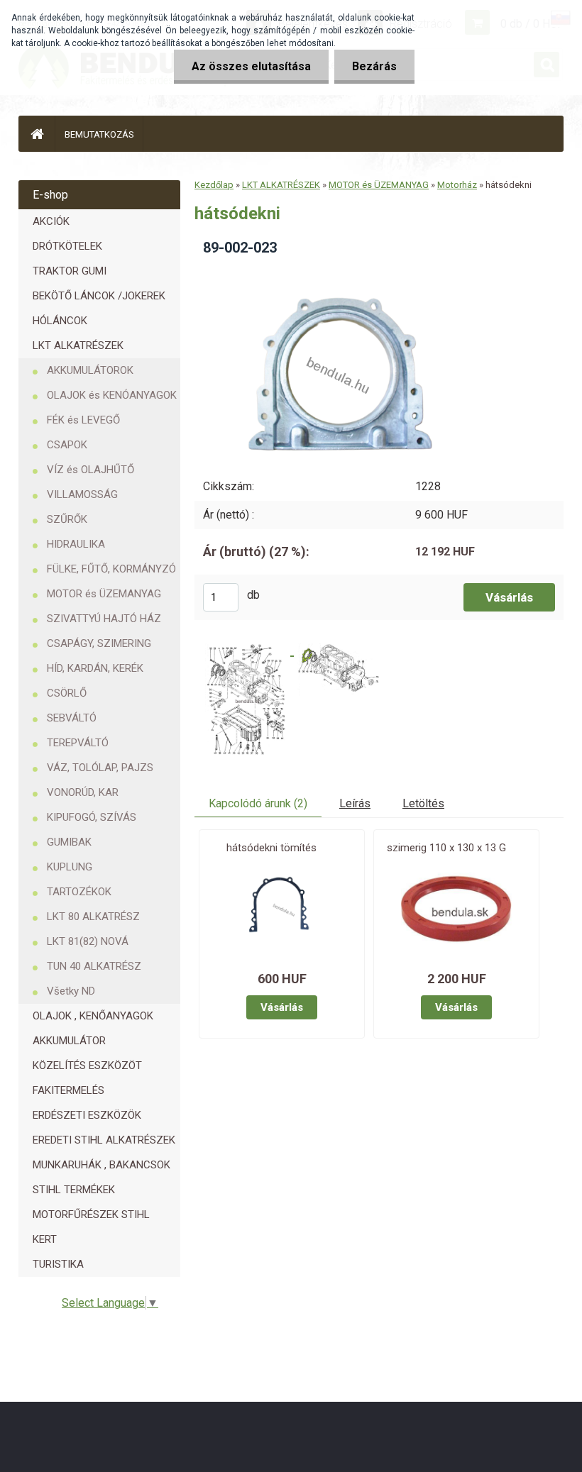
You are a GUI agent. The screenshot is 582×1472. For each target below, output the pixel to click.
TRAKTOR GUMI (69, 271)
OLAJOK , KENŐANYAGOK (93, 1015)
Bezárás (374, 66)
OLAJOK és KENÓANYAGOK (112, 395)
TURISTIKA (58, 1264)
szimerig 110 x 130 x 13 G (446, 847)
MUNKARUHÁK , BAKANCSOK (101, 1164)
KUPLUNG (69, 866)
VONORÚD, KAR (83, 792)
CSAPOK (67, 444)
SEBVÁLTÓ (72, 718)
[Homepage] (37, 134)
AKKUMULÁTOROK (90, 370)
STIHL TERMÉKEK (74, 1189)
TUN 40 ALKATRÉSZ (94, 966)
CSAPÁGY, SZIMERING (99, 643)
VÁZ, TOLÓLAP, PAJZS (100, 767)
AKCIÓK (51, 221)
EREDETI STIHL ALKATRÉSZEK (104, 1140)
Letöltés (423, 803)
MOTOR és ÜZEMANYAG (104, 593)
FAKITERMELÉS (68, 1090)
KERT (45, 1239)
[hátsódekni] (331, 272)
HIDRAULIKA (76, 544)
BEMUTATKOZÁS (99, 134)
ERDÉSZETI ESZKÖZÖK (87, 1115)
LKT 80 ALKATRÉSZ (93, 916)
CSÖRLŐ (67, 693)
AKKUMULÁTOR (69, 1040)
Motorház (457, 184)
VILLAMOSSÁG (82, 494)
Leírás (354, 803)
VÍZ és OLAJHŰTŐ (90, 469)
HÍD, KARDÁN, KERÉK (95, 668)
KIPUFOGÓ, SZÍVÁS (91, 817)
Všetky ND (71, 991)
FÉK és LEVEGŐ (83, 420)
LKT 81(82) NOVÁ (87, 941)
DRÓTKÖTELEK (67, 246)
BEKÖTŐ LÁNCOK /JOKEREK (99, 295)
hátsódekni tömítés (271, 847)
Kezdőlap (214, 184)
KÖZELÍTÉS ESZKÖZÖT (87, 1065)
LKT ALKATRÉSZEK (78, 345)
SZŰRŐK (67, 519)
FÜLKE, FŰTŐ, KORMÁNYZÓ (111, 569)
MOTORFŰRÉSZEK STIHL (91, 1214)
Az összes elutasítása (251, 66)
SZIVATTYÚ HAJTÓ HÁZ (104, 618)
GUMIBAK (69, 842)
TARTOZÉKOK (79, 891)
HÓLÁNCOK (60, 320)
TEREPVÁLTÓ (78, 742)
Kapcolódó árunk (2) (258, 803)
